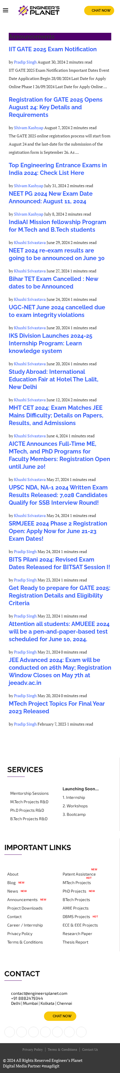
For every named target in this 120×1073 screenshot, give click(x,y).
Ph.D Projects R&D (27, 810)
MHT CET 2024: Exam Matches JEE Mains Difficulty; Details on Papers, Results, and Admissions (56, 415)
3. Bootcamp (74, 814)
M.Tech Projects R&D (29, 802)
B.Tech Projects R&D (28, 819)
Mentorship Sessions (29, 793)
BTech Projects (76, 900)
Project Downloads (25, 908)
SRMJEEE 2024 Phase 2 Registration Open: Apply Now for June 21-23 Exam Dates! (58, 531)
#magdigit (51, 1066)
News (12, 891)
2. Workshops (75, 806)
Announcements (22, 900)
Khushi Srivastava (30, 242)
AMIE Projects (76, 908)
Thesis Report (75, 942)
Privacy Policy (19, 934)
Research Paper (77, 934)
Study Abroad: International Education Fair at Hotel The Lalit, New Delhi (53, 379)
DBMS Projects (76, 917)
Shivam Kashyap (28, 127)
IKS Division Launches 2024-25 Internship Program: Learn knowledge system (50, 343)
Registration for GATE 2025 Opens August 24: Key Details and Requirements (56, 107)
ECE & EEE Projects (80, 925)
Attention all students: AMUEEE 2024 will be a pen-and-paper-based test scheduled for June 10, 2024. (59, 631)
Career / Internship (25, 925)
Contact (14, 917)
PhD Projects (74, 891)
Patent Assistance (79, 874)
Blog (11, 883)
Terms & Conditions (25, 942)
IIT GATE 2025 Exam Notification (53, 49)
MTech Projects (77, 883)
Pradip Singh (25, 62)
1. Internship (74, 797)
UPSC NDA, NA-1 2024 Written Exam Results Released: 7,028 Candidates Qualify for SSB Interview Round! (58, 495)
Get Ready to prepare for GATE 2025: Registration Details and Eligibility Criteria (59, 595)
